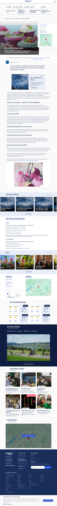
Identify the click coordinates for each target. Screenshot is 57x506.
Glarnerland (19, 477)
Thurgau (30, 476)
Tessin (42, 477)
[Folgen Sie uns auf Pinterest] (22, 468)
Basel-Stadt (19, 474)
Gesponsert (42, 75)
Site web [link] (8, 285)
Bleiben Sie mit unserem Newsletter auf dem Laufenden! (40, 464)
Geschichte (33, 455)
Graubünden (8, 477)
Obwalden (19, 480)
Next (47, 187)
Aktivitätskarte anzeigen (28, 435)
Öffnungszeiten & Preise (15, 57)
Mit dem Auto (10, 294)
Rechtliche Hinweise (21, 456)
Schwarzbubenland (21, 485)
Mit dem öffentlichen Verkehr (18, 294)
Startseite (7, 18)
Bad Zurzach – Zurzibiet (10, 491)
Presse (32, 456)
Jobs (32, 459)
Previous (42, 187)
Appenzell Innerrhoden (9, 476)
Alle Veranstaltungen (28, 364)
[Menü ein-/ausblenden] (54, 1)
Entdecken (34, 87)
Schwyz (30, 474)
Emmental (8, 481)
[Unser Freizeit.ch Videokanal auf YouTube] (21, 468)
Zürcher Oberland (32, 484)
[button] (22, 504)
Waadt (42, 480)
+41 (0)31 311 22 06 (43, 32)
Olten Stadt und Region (21, 488)
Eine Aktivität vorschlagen (22, 463)
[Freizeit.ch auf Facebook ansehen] (18, 468)
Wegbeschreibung (11, 297)
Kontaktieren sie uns (21, 455)
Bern (35, 92)
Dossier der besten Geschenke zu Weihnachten (27, 160)
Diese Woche (19, 331)
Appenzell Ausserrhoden (10, 474)
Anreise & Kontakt (27, 57)
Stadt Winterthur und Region (34, 485)
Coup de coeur (31, 395)
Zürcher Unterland (32, 482)
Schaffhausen (8, 487)
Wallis (30, 486)
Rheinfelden (8, 492)
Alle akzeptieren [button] (48, 500)
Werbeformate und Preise (22, 462)
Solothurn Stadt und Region (22, 484)
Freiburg (42, 474)
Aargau (7, 490)
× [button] (55, 496)
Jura (30, 488)
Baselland (19, 476)
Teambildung (17, 18)
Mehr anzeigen (28, 213)
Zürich (31, 481)
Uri (29, 477)
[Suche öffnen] (2, 1)
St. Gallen (18, 481)
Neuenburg (42, 476)
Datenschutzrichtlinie (6, 502)
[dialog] (28, 500)
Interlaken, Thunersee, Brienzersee (9, 486)
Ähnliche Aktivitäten (38, 57)
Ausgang (12, 18)
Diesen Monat (27, 331)
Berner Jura (8, 484)
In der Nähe (47, 57)
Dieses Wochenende (11, 331)
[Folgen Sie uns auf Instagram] (19, 468)
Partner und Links (34, 458)
